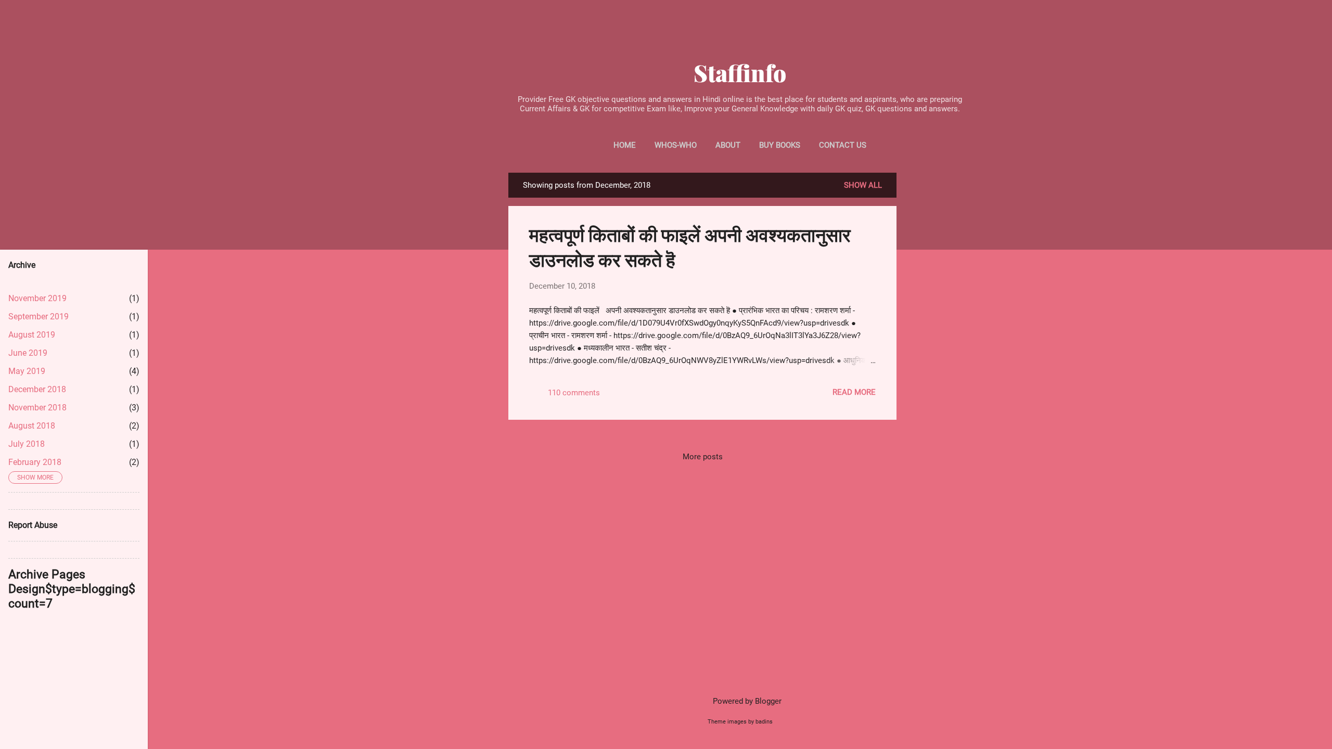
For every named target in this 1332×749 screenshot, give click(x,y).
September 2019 (38, 316)
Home (624, 145)
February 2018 (34, 462)
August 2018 (31, 426)
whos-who (676, 145)
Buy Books (779, 145)
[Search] (965, 18)
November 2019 (37, 298)
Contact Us (842, 145)
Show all (863, 185)
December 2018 (37, 389)
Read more (854, 392)
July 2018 (26, 444)
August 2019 (31, 335)
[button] (867, 228)
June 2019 (27, 353)
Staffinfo (740, 72)
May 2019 (26, 371)
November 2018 (37, 407)
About (727, 145)
